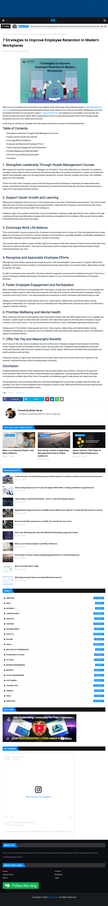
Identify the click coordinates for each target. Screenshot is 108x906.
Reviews (51, 670)
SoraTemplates (16, 902)
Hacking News (51, 629)
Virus (51, 696)
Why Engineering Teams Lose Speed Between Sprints (38, 577)
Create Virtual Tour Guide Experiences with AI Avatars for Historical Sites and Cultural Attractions (67, 26)
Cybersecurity (51, 613)
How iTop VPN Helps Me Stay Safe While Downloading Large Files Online (46, 532)
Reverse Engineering (51, 665)
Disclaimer (59, 874)
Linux (51, 644)
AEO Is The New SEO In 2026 (26, 566)
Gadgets (51, 618)
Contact (58, 871)
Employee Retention (50, 113)
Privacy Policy (8, 874)
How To (11, 393)
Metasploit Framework (51, 649)
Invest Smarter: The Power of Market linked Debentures (87, 451)
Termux (51, 690)
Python (51, 660)
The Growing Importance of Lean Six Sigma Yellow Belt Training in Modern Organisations (54, 487)
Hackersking (53, 897)
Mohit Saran (8, 51)
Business (51, 608)
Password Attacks (51, 654)
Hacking (51, 624)
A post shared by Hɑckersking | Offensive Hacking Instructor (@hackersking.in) (38, 831)
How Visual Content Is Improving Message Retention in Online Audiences (53, 453)
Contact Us (91, 902)
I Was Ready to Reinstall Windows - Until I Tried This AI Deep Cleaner (45, 499)
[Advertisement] (54, 9)
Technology (12, 34)
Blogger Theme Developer (44, 902)
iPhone (51, 639)
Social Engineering (51, 675)
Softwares (51, 680)
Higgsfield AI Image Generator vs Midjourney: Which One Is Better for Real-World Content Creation (58, 510)
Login (57, 878)
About (5, 878)
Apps (51, 603)
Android (51, 598)
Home (5, 34)
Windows (51, 701)
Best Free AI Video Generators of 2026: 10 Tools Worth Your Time (43, 521)
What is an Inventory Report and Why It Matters (18, 451)
